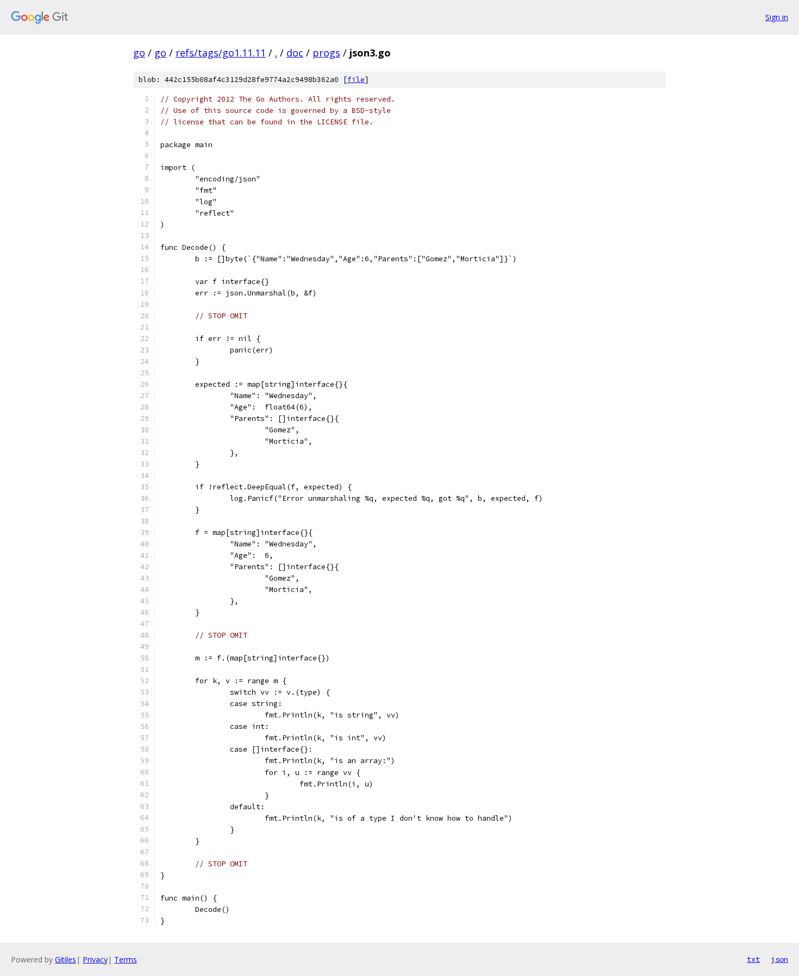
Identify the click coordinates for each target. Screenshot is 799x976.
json (779, 959)
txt (753, 959)
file (356, 79)
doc (294, 52)
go (139, 52)
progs (326, 52)
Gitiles (65, 959)
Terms (125, 959)
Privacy (95, 959)
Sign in (776, 17)
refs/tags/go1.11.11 (221, 52)
